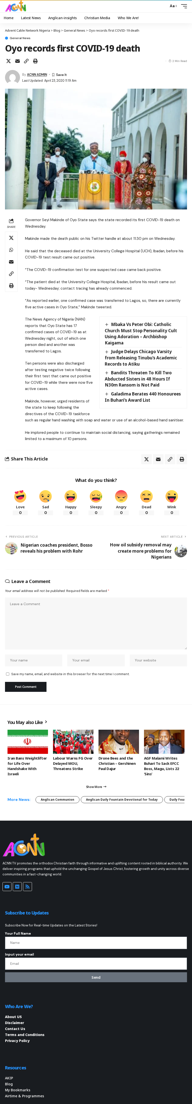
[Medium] (17, 886)
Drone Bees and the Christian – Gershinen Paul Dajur (117, 763)
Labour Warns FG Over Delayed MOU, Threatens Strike (73, 763)
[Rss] (27, 886)
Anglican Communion (57, 799)
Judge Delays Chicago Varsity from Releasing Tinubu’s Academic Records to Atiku (141, 358)
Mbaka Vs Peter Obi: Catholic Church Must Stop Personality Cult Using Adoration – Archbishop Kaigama (141, 334)
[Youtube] (7, 886)
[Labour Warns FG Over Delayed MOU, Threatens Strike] (73, 742)
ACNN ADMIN (37, 74)
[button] (163, 6)
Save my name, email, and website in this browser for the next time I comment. (70, 674)
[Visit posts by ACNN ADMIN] (12, 77)
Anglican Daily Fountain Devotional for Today (122, 799)
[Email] (17, 61)
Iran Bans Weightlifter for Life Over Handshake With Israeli (27, 766)
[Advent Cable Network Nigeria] (16, 6)
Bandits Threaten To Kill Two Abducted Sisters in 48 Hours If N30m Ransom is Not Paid (138, 379)
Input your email (19, 954)
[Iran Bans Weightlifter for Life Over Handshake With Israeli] (28, 742)
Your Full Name (18, 933)
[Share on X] (8, 61)
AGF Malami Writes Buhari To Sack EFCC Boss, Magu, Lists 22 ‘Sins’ (161, 766)
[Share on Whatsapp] (11, 250)
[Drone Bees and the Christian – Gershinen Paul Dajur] (118, 742)
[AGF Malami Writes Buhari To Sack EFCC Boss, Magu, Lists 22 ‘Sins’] (164, 742)
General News (20, 38)
